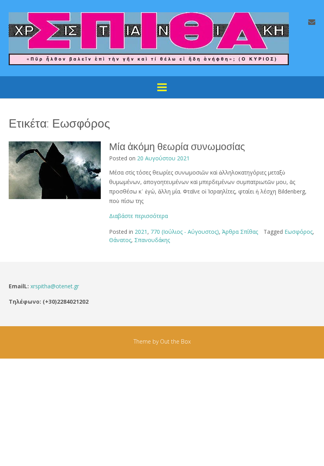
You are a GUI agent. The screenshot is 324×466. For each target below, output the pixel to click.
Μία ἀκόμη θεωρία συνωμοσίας (177, 146)
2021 (141, 231)
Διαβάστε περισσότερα (138, 216)
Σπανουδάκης (152, 240)
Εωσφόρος (298, 231)
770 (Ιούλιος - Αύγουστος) (185, 231)
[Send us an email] (311, 21)
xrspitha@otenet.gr (54, 286)
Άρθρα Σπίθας (240, 231)
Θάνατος (120, 240)
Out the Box (175, 341)
